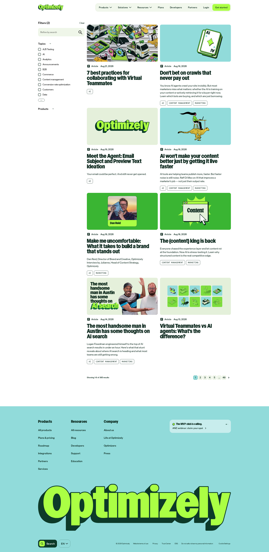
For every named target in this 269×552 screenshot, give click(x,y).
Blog (73, 437)
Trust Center (166, 544)
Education (76, 461)
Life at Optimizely (113, 437)
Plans (161, 7)
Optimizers (110, 445)
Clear (82, 23)
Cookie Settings (224, 544)
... (41, 100)
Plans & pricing (46, 437)
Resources (143, 7)
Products (103, 7)
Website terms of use (140, 544)
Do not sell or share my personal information (197, 544)
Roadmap (43, 445)
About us (109, 430)
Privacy (155, 544)
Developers (176, 7)
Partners (192, 7)
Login (206, 7)
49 (224, 377)
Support (75, 453)
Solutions (123, 7)
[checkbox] (39, 49)
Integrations (45, 453)
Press (107, 453)
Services (43, 468)
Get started (221, 7)
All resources (78, 430)
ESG (176, 544)
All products (45, 430)
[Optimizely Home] (50, 7)
